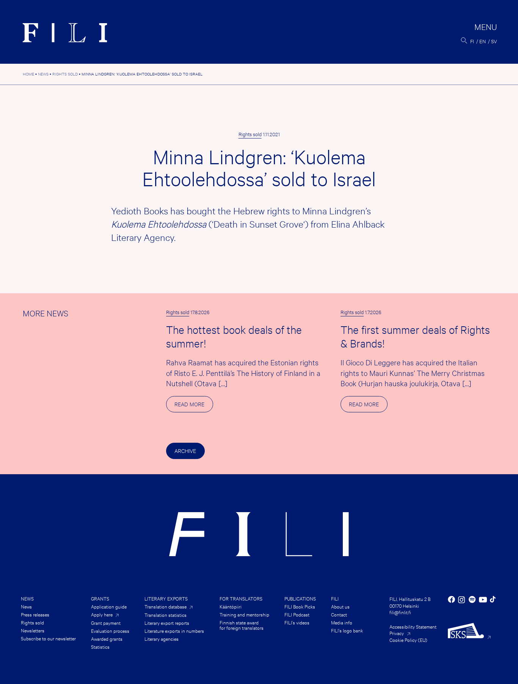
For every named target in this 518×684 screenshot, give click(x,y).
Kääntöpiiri (231, 606)
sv (494, 41)
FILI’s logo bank (347, 630)
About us (340, 606)
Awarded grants (106, 638)
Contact (339, 614)
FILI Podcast (296, 614)
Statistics (100, 646)
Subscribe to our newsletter (48, 638)
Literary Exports (166, 598)
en (482, 41)
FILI (335, 598)
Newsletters (32, 630)
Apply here (102, 614)
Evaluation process (110, 630)
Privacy (396, 632)
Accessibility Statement (412, 626)
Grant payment (106, 622)
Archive (185, 450)
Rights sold (250, 134)
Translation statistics (165, 614)
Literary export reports (166, 622)
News (27, 598)
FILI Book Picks (299, 606)
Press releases (35, 614)
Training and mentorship (244, 614)
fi (472, 41)
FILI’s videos (296, 622)
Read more (193, 406)
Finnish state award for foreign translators (242, 625)
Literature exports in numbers (174, 630)
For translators (241, 598)
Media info (341, 622)
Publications (300, 598)
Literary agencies (161, 638)
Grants (100, 598)
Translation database (165, 606)
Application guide (109, 606)
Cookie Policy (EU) (408, 639)
